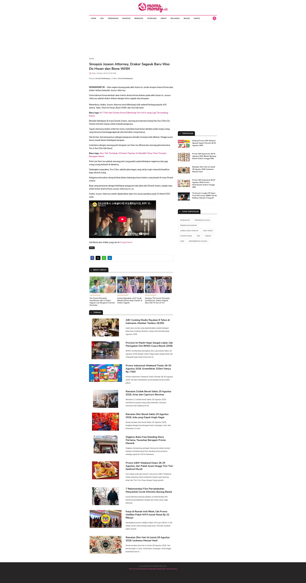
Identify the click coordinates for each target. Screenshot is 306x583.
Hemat (164, 18)
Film (198, 236)
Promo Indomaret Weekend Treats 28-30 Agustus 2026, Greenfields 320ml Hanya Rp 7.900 (148, 368)
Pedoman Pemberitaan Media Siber (152, 569)
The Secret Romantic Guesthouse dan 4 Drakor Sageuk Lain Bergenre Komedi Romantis (102, 301)
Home (93, 18)
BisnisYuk (138, 18)
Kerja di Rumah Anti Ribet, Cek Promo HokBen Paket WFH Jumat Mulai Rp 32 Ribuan (147, 514)
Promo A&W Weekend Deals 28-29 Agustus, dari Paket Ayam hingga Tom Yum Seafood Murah (149, 466)
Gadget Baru (186, 236)
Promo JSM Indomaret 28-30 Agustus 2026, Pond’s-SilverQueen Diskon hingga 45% (203, 183)
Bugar (187, 18)
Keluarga (175, 18)
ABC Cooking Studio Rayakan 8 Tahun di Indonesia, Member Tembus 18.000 (148, 321)
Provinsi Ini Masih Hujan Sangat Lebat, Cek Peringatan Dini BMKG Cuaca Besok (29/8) (149, 344)
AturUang (152, 18)
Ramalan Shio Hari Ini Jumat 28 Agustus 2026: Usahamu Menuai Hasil (148, 539)
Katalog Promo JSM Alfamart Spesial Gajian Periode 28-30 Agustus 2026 (204, 143)
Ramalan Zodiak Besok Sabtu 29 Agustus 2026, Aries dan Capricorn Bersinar (148, 393)
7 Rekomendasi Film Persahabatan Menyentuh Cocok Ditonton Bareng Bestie (149, 490)
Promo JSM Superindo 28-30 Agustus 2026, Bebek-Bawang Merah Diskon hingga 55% (204, 156)
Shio (182, 241)
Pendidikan (113, 18)
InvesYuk (126, 18)
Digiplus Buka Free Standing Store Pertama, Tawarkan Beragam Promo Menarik (146, 440)
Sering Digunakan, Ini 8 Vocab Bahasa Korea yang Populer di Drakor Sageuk (129, 300)
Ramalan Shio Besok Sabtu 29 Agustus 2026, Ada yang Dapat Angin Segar (147, 416)
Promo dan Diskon (188, 225)
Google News (126, 242)
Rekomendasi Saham (198, 241)
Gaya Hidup (208, 231)
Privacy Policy (172, 569)
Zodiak (208, 236)
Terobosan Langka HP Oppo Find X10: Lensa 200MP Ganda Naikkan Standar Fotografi (204, 195)
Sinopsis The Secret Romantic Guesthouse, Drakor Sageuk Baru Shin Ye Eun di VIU (157, 300)
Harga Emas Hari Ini (189, 231)
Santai (197, 18)
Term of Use (133, 569)
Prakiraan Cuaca (202, 220)
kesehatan (185, 220)
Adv (102, 18)
